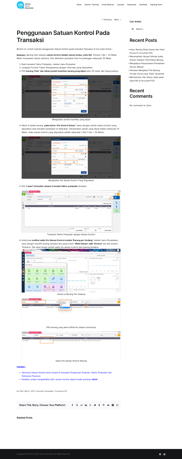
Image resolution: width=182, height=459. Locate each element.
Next (116, 19)
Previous (108, 19)
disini (94, 379)
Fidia (21, 391)
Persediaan (49, 391)
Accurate (40, 391)
